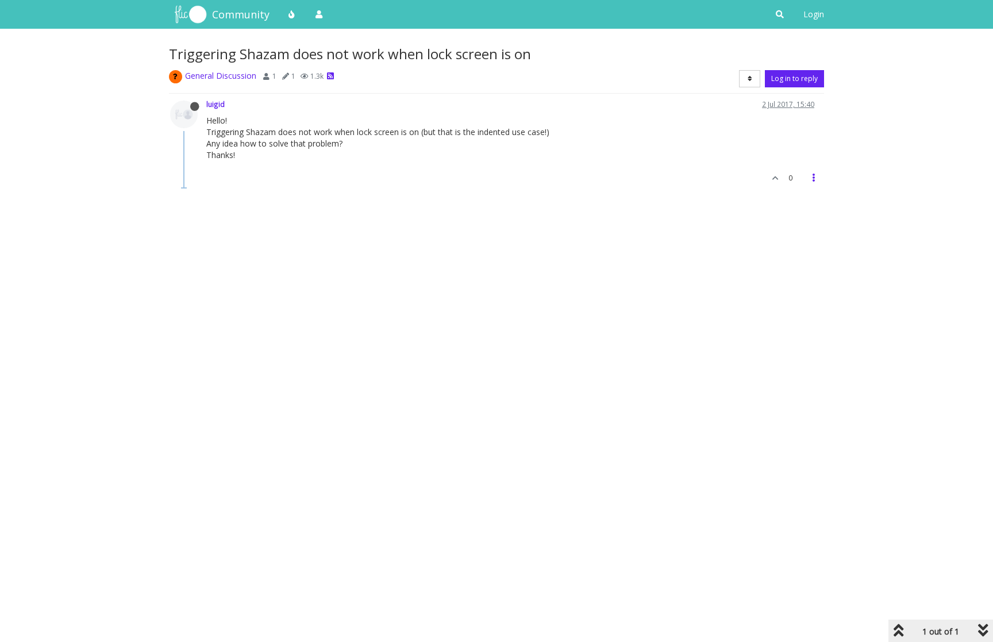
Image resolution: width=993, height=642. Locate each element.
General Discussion (220, 75)
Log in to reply (794, 78)
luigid (215, 104)
